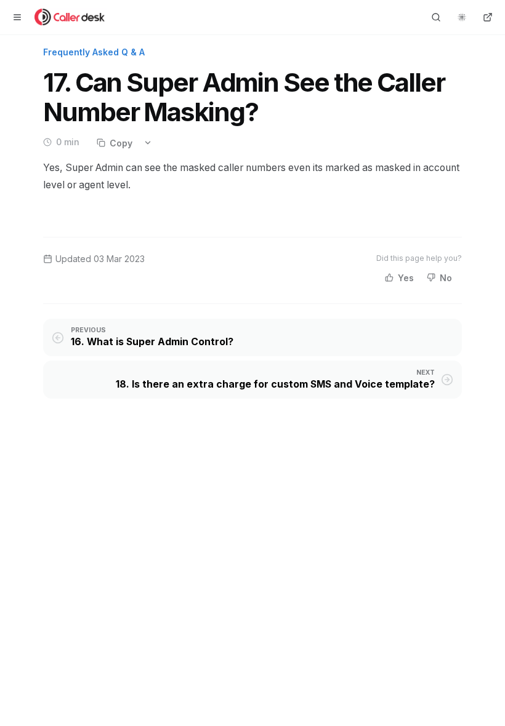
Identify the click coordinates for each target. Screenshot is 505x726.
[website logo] (70, 17)
